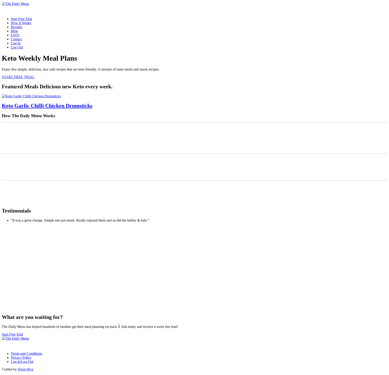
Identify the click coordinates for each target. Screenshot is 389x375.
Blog (14, 31)
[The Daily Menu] (15, 4)
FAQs (15, 35)
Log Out (17, 47)
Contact (16, 39)
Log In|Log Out (22, 362)
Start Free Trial (21, 19)
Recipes (16, 27)
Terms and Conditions (26, 353)
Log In (15, 43)
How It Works (21, 23)
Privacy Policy (21, 357)
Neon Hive (26, 369)
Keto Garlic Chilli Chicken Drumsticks (47, 106)
